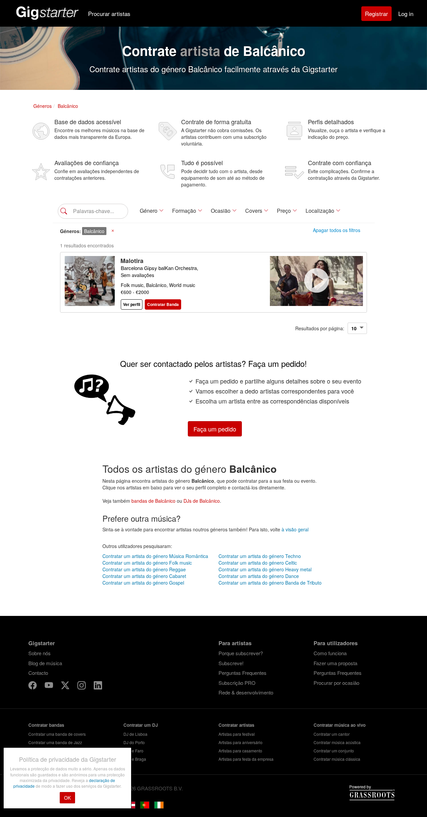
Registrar (376, 13)
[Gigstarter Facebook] (33, 686)
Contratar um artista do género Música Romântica (155, 556)
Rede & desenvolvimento (246, 692)
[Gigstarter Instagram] (82, 686)
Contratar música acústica (337, 742)
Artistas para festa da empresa (246, 759)
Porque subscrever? (241, 653)
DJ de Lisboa (135, 734)
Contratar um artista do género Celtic (258, 562)
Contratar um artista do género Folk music (147, 562)
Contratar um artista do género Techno (260, 556)
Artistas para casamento (240, 750)
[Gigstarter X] (66, 686)
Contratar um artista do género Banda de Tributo (270, 582)
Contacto (38, 672)
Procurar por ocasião (336, 682)
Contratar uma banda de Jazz (55, 742)
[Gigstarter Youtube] (49, 686)
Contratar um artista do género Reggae (144, 569)
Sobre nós (39, 653)
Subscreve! (231, 663)
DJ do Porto (134, 742)
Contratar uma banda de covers (57, 734)
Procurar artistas (109, 13)
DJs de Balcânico (201, 500)
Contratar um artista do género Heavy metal (265, 569)
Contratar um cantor (332, 734)
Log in (405, 13)
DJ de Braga (134, 759)
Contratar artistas (236, 725)
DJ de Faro (133, 750)
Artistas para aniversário (241, 742)
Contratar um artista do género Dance (259, 576)
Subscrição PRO (237, 682)
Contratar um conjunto (334, 750)
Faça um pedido (214, 428)
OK (67, 797)
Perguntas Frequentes (243, 672)
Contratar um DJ (140, 725)
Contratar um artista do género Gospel (143, 582)
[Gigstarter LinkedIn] (98, 686)
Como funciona (330, 653)
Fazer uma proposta (335, 663)
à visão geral (295, 529)
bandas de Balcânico (153, 500)
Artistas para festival (237, 734)
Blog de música (45, 663)
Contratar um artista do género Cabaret (144, 576)
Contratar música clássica (337, 759)
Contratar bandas (46, 725)
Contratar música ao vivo (340, 725)
